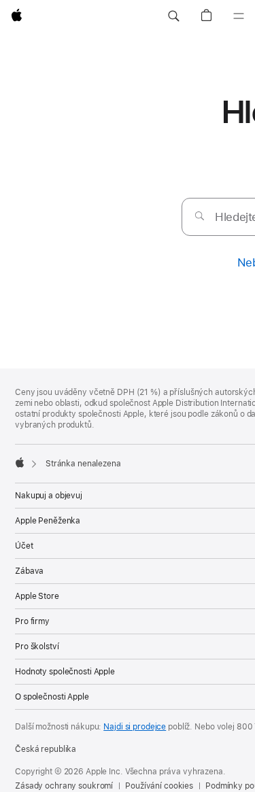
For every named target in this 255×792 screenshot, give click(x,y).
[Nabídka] (238, 16)
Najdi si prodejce (134, 726)
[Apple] (19, 462)
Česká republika (45, 749)
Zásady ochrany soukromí (64, 786)
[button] (173, 16)
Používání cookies (159, 786)
